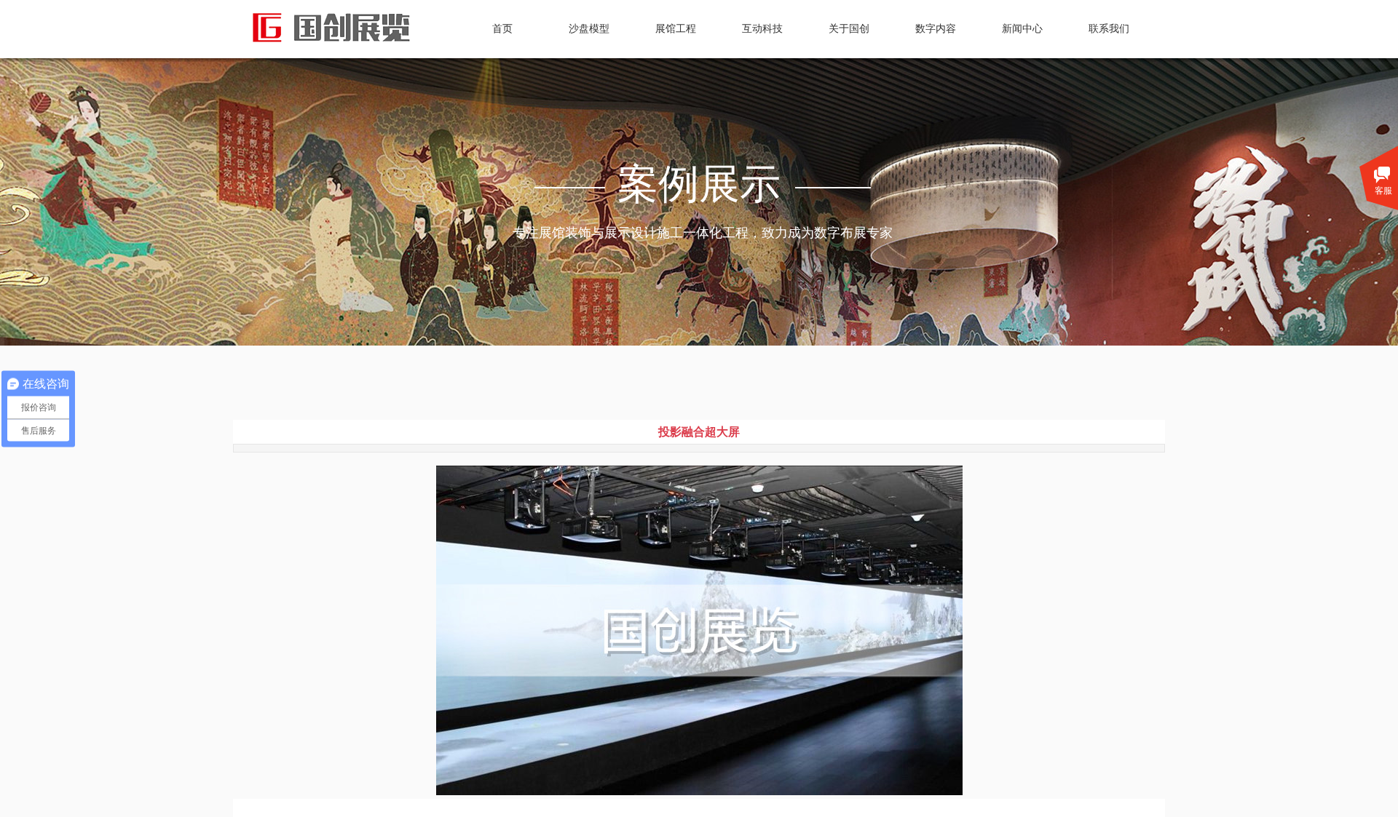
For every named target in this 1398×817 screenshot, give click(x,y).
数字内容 (935, 28)
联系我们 (1109, 28)
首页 (502, 28)
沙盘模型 (589, 28)
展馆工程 (675, 28)
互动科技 (762, 28)
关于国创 (849, 28)
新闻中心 (1022, 28)
